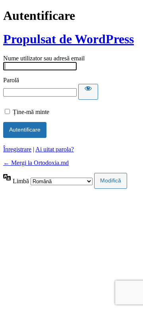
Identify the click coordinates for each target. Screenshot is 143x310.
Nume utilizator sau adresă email (44, 58)
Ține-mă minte (31, 111)
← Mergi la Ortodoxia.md (36, 162)
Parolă (11, 80)
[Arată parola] (88, 92)
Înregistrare (17, 149)
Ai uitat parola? (54, 149)
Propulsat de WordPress (68, 39)
